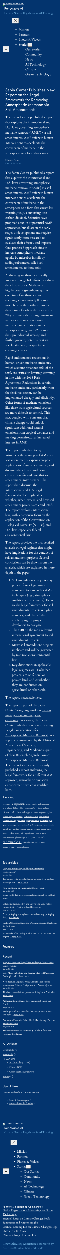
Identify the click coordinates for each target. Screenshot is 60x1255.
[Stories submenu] (30, 45)
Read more (23, 882)
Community (8, 1049)
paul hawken (41, 833)
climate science (31, 816)
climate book (8, 812)
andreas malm (43, 804)
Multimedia (8, 1054)
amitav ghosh (31, 804)
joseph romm (49, 825)
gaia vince (21, 820)
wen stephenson (22, 847)
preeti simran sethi (38, 837)
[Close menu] (15, 20)
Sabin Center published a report (33, 173)
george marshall (32, 820)
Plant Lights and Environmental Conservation (23, 887)
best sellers (7, 808)
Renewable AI (13, 8)
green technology (9, 825)
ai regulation (18, 803)
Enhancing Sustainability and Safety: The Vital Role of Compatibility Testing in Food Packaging (27, 905)
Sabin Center (40, 842)
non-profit (19, 833)
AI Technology (16, 1062)
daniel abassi (44, 816)
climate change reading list (41, 812)
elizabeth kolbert (9, 820)
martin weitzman (19, 829)
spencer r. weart (9, 847)
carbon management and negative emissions (28, 715)
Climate (9, 160)
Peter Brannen (8, 837)
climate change (23, 812)
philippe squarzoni (22, 837)
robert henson (28, 842)
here (38, 697)
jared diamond (23, 825)
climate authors (43, 808)
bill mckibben (18, 808)
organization (29, 833)
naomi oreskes (8, 833)
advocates (6, 804)
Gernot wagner (46, 820)
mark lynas (7, 829)
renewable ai (12, 842)
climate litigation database (12, 816)
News (16, 160)
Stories (23, 44)
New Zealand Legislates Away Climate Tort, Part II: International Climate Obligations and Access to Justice (27, 983)
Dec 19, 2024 (11, 163)
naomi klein (45, 829)
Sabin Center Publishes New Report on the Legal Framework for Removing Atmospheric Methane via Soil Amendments (30, 99)
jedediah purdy (36, 825)
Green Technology (18, 1071)
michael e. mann (33, 829)
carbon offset (31, 808)
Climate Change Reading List (19, 1235)
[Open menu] (6, 49)
